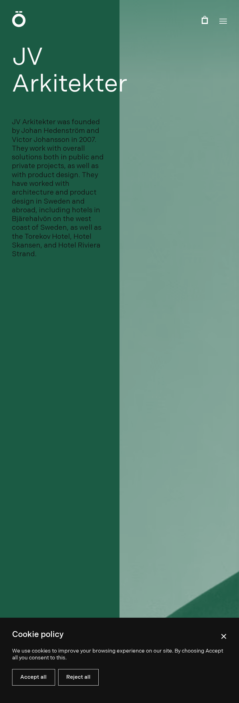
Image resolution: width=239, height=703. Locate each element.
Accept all (33, 677)
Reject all (78, 677)
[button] (223, 21)
